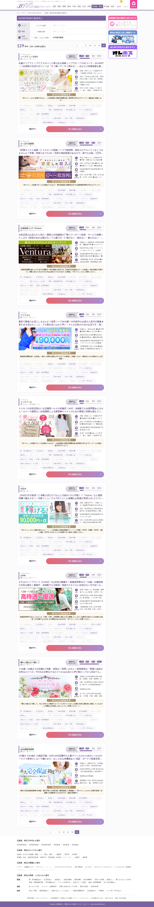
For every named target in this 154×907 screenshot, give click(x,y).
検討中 (119, 4)
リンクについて (84, 898)
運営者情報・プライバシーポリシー (37, 898)
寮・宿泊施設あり (35, 879)
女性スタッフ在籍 (79, 882)
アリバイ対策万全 (64, 882)
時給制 (101, 891)
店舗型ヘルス (29, 867)
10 (90, 45)
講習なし (110, 879)
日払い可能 (33, 891)
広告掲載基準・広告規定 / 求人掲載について (64, 898)
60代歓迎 (75, 845)
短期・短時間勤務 (94, 882)
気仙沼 (58, 857)
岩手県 (66, 854)
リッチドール (26, 402)
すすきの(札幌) (28, 854)
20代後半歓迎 (21, 845)
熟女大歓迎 (84, 886)
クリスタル (25, 315)
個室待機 (77, 879)
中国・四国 (76, 6)
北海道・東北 (97, 6)
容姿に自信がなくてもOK (68, 886)
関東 (59, 6)
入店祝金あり (91, 891)
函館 (36, 854)
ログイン (126, 6)
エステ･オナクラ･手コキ (63, 867)
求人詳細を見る (75, 129)
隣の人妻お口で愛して (30, 662)
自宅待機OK (87, 879)
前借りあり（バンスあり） (61, 891)
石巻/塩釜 (51, 857)
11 (95, 45)
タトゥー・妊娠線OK (49, 886)
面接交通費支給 (78, 891)
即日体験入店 (50, 882)
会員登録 (133, 6)
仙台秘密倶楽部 (27, 749)
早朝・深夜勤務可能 (36, 882)
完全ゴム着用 (99, 879)
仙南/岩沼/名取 (33, 857)
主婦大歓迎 (94, 886)
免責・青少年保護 (120, 898)
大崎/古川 (43, 857)
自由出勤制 (68, 879)
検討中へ (33, 129)
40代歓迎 (57, 845)
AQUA (23, 489)
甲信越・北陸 (109, 6)
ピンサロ (88, 867)
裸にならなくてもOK (123, 879)
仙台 (24, 857)
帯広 (46, 854)
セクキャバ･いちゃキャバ (103, 867)
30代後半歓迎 (46, 845)
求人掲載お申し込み (97, 898)
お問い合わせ (109, 898)
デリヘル (39, 867)
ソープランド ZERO (29, 57)
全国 (54, 6)
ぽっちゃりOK (34, 886)
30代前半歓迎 (34, 845)
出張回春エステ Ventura (31, 228)
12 (99, 45)
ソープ (19, 867)
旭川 (50, 854)
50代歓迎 (66, 845)
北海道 (19, 854)
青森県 (59, 854)
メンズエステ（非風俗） (123, 867)
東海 (69, 6)
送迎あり (58, 879)
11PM (22, 576)
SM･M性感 (78, 867)
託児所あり (48, 879)
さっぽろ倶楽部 (27, 144)
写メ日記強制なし (110, 882)
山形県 (77, 857)
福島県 (85, 857)
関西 (64, 6)
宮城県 (19, 857)
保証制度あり (44, 891)
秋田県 (74, 854)
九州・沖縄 (86, 6)
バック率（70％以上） (114, 891)
